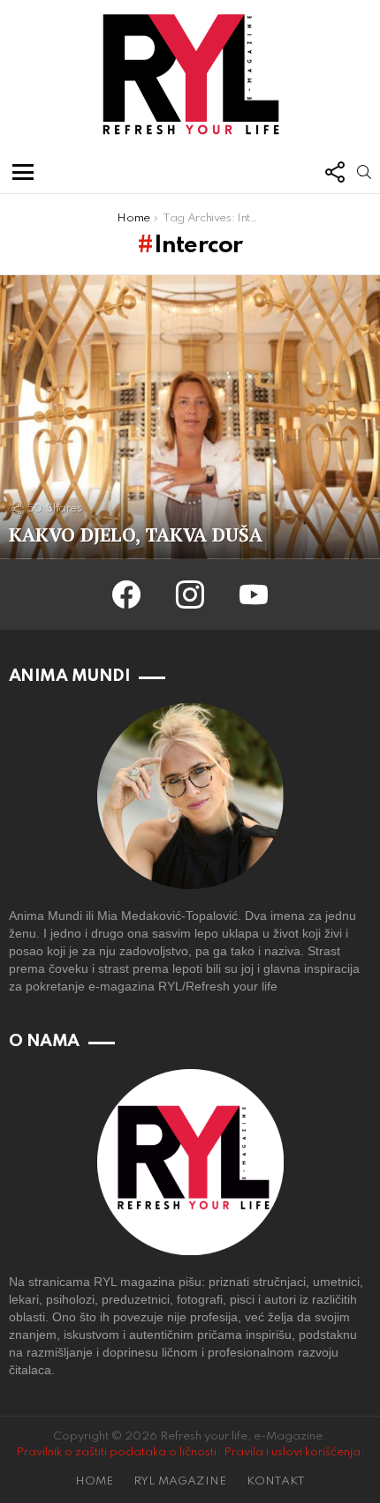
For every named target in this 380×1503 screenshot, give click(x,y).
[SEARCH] (364, 172)
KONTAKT (276, 1481)
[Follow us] (334, 172)
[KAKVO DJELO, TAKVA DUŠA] (190, 417)
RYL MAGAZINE (179, 1481)
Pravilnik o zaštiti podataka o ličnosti (116, 1452)
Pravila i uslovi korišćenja (292, 1452)
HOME (94, 1481)
